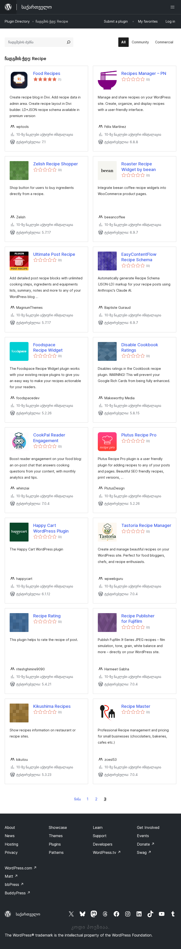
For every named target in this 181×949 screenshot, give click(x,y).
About (10, 827)
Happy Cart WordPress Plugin (51, 528)
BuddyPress (17, 893)
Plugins (55, 844)
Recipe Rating (47, 615)
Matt (11, 876)
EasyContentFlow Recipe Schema (138, 257)
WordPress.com (21, 868)
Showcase (58, 827)
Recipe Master (135, 706)
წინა (77, 799)
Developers (102, 844)
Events (143, 835)
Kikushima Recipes (52, 706)
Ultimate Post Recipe (54, 254)
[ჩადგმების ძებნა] (68, 42)
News (10, 835)
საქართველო (28, 914)
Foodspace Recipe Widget (48, 347)
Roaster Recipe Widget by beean (138, 166)
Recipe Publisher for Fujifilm (138, 618)
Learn (98, 827)
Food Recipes (46, 73)
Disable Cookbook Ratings (139, 347)
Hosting (11, 844)
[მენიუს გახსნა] (173, 7)
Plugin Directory (17, 21)
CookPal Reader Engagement (49, 437)
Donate (146, 844)
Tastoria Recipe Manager (146, 525)
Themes (56, 835)
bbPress (14, 884)
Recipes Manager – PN (143, 73)
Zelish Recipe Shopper (55, 163)
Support (100, 835)
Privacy (11, 852)
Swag (144, 852)
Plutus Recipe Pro (138, 434)
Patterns (56, 852)
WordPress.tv (107, 852)
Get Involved (148, 827)
